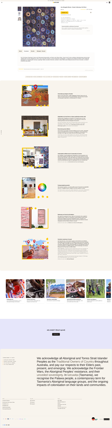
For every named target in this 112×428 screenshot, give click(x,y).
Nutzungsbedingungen (7, 408)
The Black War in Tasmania (9, 362)
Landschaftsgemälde (83, 76)
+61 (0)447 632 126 (61, 408)
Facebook (33, 400)
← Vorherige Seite (29, 76)
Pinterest (33, 402)
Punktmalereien (56, 76)
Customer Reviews (6, 400)
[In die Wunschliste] (91, 12)
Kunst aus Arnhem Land (47, 76)
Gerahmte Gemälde (67, 76)
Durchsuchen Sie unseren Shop (8, 402)
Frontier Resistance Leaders (10, 361)
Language (101, 419)
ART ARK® (8, 424)
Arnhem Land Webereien (38, 76)
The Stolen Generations (9, 364)
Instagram (33, 403)
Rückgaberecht (5, 405)
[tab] (20, 51)
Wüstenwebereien (75, 76)
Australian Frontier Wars (9, 359)
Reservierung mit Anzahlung (66, 14)
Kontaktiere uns (5, 403)
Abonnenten (61, 76)
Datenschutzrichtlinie (6, 407)
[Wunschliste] (107, 2)
